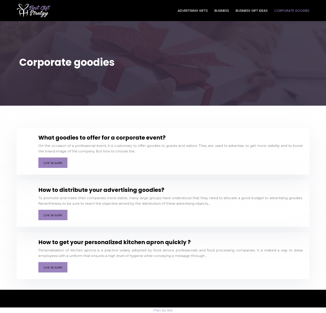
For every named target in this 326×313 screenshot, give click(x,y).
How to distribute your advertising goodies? (101, 190)
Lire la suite (52, 163)
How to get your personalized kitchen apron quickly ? (114, 242)
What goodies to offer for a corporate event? (102, 138)
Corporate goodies (291, 10)
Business (221, 10)
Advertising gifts (193, 10)
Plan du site (163, 310)
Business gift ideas (252, 10)
